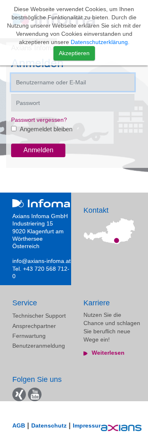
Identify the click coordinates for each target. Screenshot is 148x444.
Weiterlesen (108, 352)
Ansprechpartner (34, 326)
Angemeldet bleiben (45, 129)
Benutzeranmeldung (38, 345)
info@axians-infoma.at (41, 261)
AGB (18, 425)
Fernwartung (29, 335)
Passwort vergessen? (39, 119)
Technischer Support (39, 315)
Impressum (88, 425)
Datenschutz (49, 425)
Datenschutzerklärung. (100, 42)
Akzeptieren (74, 53)
